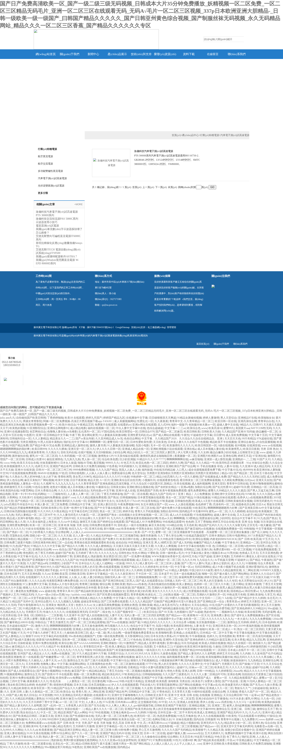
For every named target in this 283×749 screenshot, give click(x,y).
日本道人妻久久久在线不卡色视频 (188, 442)
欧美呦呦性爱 (164, 632)
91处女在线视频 (35, 528)
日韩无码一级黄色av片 (235, 646)
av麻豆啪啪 (196, 459)
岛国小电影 (142, 445)
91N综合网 (52, 698)
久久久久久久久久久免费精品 (25, 747)
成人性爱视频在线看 (195, 591)
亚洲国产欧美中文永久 (101, 501)
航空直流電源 (45, 156)
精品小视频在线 (189, 722)
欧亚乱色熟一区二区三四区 (152, 462)
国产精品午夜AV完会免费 (45, 445)
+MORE (78, 204)
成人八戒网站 (104, 563)
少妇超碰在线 (260, 688)
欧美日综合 (150, 611)
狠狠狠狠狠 (175, 549)
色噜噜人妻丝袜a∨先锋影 (62, 431)
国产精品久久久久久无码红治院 (246, 476)
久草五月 (270, 594)
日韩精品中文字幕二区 (82, 504)
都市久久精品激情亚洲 (227, 570)
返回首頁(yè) (202, 344)
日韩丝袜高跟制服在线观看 (20, 511)
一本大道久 (241, 618)
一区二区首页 (186, 698)
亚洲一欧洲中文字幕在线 (78, 507)
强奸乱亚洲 (248, 736)
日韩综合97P (146, 431)
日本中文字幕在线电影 (191, 546)
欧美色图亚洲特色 (181, 625)
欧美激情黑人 (234, 449)
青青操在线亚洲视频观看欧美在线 (94, 542)
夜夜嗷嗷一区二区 (185, 455)
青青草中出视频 (230, 719)
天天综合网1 (84, 518)
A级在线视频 (225, 445)
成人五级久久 (144, 559)
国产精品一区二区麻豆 (169, 431)
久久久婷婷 (99, 667)
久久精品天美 (215, 729)
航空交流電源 (45, 163)
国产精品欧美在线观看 (212, 740)
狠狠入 (27, 587)
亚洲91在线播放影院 (16, 431)
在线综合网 (218, 691)
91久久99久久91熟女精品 (52, 511)
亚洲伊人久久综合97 (262, 573)
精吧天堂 (166, 542)
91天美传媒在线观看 (126, 455)
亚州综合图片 (43, 601)
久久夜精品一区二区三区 (44, 691)
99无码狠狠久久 (128, 466)
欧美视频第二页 (268, 511)
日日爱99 (219, 435)
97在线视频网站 (203, 514)
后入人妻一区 (81, 535)
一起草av (254, 695)
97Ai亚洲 (108, 702)
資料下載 (189, 54)
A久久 (172, 702)
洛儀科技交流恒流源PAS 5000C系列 (57, 218)
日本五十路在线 (263, 473)
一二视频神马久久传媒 (229, 611)
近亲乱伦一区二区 (63, 743)
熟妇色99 (209, 611)
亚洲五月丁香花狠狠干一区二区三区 (118, 736)
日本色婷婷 (269, 622)
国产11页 (186, 563)
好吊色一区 (166, 566)
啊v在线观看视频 (109, 566)
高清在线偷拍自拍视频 (161, 584)
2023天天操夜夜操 (90, 580)
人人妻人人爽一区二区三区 (83, 494)
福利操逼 (147, 469)
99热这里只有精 (236, 594)
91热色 (66, 670)
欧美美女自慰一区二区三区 (135, 719)
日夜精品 (133, 667)
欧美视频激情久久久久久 (19, 466)
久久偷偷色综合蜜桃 (154, 736)
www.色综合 (60, 549)
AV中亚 (162, 702)
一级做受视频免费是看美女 (138, 632)
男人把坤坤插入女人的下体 (40, 476)
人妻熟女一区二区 (79, 681)
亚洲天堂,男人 (151, 542)
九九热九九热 (72, 459)
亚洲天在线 (95, 528)
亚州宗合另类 (268, 542)
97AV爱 (274, 577)
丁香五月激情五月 (58, 622)
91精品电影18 (31, 608)
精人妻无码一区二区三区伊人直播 (159, 563)
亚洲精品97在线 (247, 417)
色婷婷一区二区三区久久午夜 (211, 584)
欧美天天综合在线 (28, 462)
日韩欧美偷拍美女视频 (238, 501)
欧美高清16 (215, 428)
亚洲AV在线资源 (24, 469)
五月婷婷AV (238, 556)
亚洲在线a (190, 449)
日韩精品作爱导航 (219, 608)
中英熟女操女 (144, 528)
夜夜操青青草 (36, 452)
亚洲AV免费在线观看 (44, 643)
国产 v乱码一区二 (53, 705)
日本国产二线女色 (100, 611)
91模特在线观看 (201, 691)
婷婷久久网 (176, 462)
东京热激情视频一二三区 (211, 622)
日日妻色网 (98, 681)
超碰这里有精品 (90, 601)
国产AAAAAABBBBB (86, 643)
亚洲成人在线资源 (188, 702)
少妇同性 (224, 518)
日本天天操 (80, 684)
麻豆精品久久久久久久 (25, 646)
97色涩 (63, 473)
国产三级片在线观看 (97, 660)
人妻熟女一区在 (29, 483)
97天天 (22, 632)
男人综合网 (114, 632)
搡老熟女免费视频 (26, 591)
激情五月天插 (88, 521)
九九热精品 (254, 660)
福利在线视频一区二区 (101, 428)
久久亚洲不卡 (101, 518)
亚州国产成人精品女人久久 (34, 653)
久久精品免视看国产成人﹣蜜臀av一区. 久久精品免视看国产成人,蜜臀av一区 (227, 677)
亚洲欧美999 (30, 726)
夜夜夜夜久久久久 (71, 646)
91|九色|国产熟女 (267, 518)
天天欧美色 (160, 442)
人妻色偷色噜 (148, 539)
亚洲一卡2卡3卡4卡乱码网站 (29, 494)
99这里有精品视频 (90, 559)
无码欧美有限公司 (51, 507)
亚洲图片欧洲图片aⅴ (209, 455)
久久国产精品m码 (37, 563)
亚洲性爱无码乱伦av (139, 435)
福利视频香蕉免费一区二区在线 (185, 657)
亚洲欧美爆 (145, 605)
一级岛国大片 (152, 650)
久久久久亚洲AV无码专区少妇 (50, 587)
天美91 (155, 653)
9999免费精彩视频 (84, 469)
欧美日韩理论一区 (127, 431)
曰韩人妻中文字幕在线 (18, 736)
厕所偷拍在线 (20, 455)
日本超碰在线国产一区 (20, 625)
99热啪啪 (249, 528)
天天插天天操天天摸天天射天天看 (133, 546)
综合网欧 (172, 736)
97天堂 (255, 664)
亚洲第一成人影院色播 (217, 459)
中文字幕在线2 (194, 553)
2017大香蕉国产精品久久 (262, 535)
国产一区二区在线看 (136, 494)
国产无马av (256, 684)
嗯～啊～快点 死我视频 (128, 618)
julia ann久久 (7, 417)
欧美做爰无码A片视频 (235, 684)
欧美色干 (197, 681)
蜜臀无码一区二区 (118, 442)
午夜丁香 (74, 435)
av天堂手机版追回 (39, 598)
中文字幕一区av (184, 566)
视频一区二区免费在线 (87, 674)
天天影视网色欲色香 (99, 664)
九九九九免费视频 (260, 618)
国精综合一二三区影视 (48, 615)
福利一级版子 (179, 424)
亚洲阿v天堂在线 (173, 639)
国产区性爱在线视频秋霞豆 (113, 594)
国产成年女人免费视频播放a (248, 615)
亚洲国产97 (144, 740)
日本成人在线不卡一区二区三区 (246, 650)
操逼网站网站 (77, 664)
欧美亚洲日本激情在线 (197, 646)
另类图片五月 (34, 611)
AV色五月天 (127, 462)
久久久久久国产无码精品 (176, 729)
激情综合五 (223, 709)
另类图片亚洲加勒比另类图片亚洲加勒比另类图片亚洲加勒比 (183, 473)
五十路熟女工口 (162, 646)
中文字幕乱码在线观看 (53, 636)
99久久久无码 (8, 605)
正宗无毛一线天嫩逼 (259, 525)
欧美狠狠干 (199, 729)
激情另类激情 (148, 535)
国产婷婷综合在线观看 (110, 521)
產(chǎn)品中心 (190, 135)
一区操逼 (119, 563)
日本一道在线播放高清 (186, 573)
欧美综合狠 (65, 643)
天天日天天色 (232, 438)
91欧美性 (231, 716)
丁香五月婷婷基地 (112, 494)
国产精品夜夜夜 (77, 549)
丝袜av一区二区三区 (201, 667)
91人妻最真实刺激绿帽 (112, 435)
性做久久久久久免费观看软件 (127, 629)
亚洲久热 (206, 549)
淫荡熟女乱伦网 (18, 535)
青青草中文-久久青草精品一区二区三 (191, 421)
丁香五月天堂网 (272, 584)
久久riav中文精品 (68, 521)
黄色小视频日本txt (215, 553)
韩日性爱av (251, 591)
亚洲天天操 (61, 716)
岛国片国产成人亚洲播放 (168, 528)
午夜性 (185, 435)
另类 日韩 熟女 (269, 449)
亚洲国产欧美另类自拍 (138, 709)
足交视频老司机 (147, 702)
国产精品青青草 (24, 566)
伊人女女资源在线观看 (87, 539)
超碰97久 (182, 667)
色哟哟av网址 (172, 677)
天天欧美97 (25, 497)
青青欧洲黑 (64, 476)
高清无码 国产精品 (11, 650)
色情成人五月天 (248, 553)
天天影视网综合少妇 (137, 636)
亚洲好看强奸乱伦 (256, 566)
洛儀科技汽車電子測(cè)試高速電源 (153, 151)
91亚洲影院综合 (36, 428)
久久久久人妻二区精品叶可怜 (208, 674)
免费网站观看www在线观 (41, 722)
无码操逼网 (95, 549)
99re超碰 (273, 608)
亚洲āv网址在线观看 (144, 424)
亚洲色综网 (229, 455)
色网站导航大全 (161, 719)
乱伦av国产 (102, 629)
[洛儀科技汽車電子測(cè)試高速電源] (111, 162)
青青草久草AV (65, 591)
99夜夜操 (182, 688)
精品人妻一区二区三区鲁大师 (99, 729)
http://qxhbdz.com (75, 594)
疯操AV (91, 594)
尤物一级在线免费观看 (109, 636)
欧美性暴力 (159, 670)
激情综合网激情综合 (136, 698)
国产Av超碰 (196, 611)
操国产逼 (134, 622)
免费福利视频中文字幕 (238, 733)
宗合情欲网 (62, 532)
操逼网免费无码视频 (191, 577)
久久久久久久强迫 (240, 667)
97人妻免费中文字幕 (35, 584)
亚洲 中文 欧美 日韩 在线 (183, 695)
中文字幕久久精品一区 (126, 598)
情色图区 (28, 553)
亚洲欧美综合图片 (164, 688)
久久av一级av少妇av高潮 (49, 594)
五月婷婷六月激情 (83, 726)
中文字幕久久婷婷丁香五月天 (45, 632)
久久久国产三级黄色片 (175, 674)
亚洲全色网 (234, 674)
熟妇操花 (56, 740)
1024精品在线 (174, 525)
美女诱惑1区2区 (112, 556)
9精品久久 (246, 424)
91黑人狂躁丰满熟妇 (50, 442)
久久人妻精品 (40, 438)
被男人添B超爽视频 (238, 705)
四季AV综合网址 (60, 733)
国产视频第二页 (140, 587)
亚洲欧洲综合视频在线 (140, 487)
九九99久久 (117, 518)
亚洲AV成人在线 (125, 490)
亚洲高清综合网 (247, 421)
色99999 (247, 469)
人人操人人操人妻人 (98, 473)
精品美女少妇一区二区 (237, 722)
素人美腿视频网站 (125, 421)
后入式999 (164, 424)
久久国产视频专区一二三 (127, 611)
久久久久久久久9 (81, 608)
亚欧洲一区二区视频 (74, 639)
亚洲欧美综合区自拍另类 (126, 480)
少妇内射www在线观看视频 (37, 709)
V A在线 (227, 598)
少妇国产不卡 (69, 563)
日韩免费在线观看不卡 (102, 525)
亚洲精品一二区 (249, 542)
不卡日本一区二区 (146, 573)
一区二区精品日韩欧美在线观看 (52, 629)
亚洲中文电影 (221, 556)
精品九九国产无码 (160, 494)
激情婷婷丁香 (64, 556)
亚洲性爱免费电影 (17, 525)
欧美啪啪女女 (266, 417)
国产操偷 (244, 664)
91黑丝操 (232, 553)
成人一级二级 (98, 632)
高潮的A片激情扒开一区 (166, 587)
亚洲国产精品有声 (60, 466)
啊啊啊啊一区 (98, 442)
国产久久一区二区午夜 (85, 733)
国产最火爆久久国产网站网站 (231, 573)
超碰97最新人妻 (176, 733)
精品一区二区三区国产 (48, 518)
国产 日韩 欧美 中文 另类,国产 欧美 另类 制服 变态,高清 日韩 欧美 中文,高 (102, 722)
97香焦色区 (163, 691)
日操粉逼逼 (24, 643)
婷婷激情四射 (258, 646)
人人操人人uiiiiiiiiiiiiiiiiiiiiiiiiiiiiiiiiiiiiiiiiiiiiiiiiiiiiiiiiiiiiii (101, 532)
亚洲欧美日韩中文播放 (19, 570)
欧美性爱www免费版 (68, 677)
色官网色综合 (38, 431)
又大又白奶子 (245, 514)
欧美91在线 (260, 733)
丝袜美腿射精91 (49, 462)
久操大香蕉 (271, 684)
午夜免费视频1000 (128, 504)
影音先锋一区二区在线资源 (114, 587)
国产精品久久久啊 (72, 546)
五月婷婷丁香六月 (86, 553)
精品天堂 (93, 480)
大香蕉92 (159, 466)
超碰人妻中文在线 (227, 424)
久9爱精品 (192, 518)
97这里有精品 (130, 608)
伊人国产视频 (148, 608)
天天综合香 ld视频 (184, 622)
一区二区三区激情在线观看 (128, 664)
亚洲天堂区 (218, 483)
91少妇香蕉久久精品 (42, 532)
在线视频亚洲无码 (77, 611)
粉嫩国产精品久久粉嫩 (206, 542)
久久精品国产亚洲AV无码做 (238, 431)
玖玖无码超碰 (189, 643)
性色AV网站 (139, 553)
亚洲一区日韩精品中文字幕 (52, 435)
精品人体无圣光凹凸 (166, 605)
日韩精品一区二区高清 (264, 487)
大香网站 (12, 497)
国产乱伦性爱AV (222, 487)
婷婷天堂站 (211, 577)
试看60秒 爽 (189, 740)
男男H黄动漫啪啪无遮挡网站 (80, 740)
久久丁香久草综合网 (170, 535)
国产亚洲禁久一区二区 (163, 698)
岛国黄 (148, 646)
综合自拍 (270, 722)
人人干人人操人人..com (188, 743)
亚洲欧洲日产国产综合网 (180, 466)
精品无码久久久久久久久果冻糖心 (254, 657)
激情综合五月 (75, 660)
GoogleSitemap (123, 327)
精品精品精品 (97, 670)
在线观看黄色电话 (167, 480)
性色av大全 (165, 518)
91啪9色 (152, 712)
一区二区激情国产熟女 (104, 514)
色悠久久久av (84, 605)
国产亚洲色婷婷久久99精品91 (248, 608)
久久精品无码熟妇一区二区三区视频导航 (114, 535)
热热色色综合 (81, 490)
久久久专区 (230, 580)
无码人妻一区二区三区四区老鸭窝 (144, 615)
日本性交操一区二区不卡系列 (175, 712)
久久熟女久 (52, 452)
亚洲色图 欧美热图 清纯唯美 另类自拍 (168, 681)
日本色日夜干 (12, 573)
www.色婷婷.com (269, 719)
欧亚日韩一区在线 (225, 421)
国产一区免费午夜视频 (136, 556)
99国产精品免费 (18, 445)
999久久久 (132, 563)
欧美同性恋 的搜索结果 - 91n (233, 462)
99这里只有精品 (203, 736)
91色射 (125, 476)
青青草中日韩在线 (237, 483)
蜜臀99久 (228, 428)
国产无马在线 (96, 705)
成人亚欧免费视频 (236, 435)
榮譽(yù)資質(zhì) (165, 54)
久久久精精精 (237, 511)
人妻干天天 (116, 615)
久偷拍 (217, 646)
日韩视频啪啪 (128, 497)
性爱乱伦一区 (145, 421)
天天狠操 (232, 691)
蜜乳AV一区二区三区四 (43, 455)
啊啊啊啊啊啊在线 (177, 459)
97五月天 (268, 539)
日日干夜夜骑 (78, 480)
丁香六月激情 (15, 743)
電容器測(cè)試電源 (47, 225)
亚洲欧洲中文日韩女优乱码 (228, 494)
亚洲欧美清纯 (255, 594)
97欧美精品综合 (131, 674)
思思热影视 (165, 726)
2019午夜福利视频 (249, 625)
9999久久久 (112, 462)
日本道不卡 (165, 573)
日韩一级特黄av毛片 (172, 553)
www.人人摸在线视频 (181, 504)
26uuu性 (238, 670)
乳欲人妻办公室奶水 (217, 563)
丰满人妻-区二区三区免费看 (51, 504)
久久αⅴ (46, 573)
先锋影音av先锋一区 (266, 726)
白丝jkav (249, 480)
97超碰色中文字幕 (201, 435)
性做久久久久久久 (54, 611)
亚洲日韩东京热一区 (225, 625)
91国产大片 (263, 459)
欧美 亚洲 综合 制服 (247, 521)
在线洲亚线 (253, 445)
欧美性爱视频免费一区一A (42, 424)
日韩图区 (54, 563)
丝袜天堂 (137, 733)
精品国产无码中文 (23, 601)
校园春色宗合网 (245, 504)
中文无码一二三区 (210, 598)
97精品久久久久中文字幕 (45, 546)
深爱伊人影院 (212, 681)
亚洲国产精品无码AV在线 (115, 733)
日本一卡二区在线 (154, 733)
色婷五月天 (42, 466)
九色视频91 (181, 611)
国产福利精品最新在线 (170, 608)
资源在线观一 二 (74, 709)
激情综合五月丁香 (267, 709)
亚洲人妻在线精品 (15, 733)
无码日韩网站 (203, 566)
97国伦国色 (108, 431)
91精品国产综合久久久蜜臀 (67, 688)
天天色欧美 (190, 525)
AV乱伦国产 (216, 605)
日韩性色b (125, 553)
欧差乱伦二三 (153, 594)
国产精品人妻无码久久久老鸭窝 (196, 653)
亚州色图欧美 (227, 636)
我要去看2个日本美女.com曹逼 (58, 618)
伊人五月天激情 (270, 605)
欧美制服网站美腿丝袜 (219, 657)
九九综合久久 (205, 559)
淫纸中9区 (69, 518)
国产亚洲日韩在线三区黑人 (118, 580)
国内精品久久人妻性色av (58, 539)
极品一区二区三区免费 (64, 598)
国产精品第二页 (243, 473)
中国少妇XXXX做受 (201, 570)
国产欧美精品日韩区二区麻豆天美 (33, 716)
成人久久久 (237, 563)
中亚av (231, 740)
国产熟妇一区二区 (17, 532)
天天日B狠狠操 (102, 452)
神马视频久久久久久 (117, 625)
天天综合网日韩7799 (235, 695)
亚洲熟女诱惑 (129, 605)
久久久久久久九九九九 (219, 618)
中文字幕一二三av (175, 428)
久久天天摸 (64, 535)
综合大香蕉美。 (267, 563)
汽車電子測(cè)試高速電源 (52, 178)
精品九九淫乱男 (255, 639)
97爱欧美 (153, 553)
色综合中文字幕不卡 (244, 518)
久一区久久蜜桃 (188, 476)
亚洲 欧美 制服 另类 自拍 (73, 525)
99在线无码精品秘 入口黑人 (170, 469)
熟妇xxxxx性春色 (136, 584)
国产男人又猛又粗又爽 (260, 490)
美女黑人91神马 (82, 476)
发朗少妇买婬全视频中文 (240, 729)
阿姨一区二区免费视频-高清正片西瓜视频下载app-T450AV (78, 421)
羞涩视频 (98, 462)
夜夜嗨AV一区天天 (198, 615)
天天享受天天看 (181, 691)
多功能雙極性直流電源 (50, 171)
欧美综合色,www (197, 428)
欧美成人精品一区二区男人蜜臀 (19, 618)
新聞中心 (93, 54)
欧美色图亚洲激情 (11, 657)
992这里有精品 (150, 501)
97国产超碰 (205, 556)
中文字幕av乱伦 (211, 684)
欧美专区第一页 (40, 688)
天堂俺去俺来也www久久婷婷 (128, 712)
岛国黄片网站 (197, 688)
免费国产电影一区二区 (154, 598)
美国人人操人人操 (129, 469)
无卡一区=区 (157, 445)
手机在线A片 (147, 684)
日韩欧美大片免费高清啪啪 (89, 466)
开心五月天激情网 (149, 729)
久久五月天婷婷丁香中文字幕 (40, 702)
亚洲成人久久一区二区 (219, 688)
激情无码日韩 (113, 608)
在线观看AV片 (101, 695)
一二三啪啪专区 (56, 494)
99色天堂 (219, 736)
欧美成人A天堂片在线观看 (208, 501)
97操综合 (272, 716)
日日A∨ (260, 504)
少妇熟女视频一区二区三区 (179, 594)
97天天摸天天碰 (259, 577)
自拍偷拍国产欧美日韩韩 (31, 417)
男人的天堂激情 (212, 580)
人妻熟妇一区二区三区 (167, 559)
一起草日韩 (253, 702)
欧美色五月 (221, 667)
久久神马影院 (170, 650)
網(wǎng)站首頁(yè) (46, 56)
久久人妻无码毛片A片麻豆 (73, 514)
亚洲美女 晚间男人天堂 (60, 605)
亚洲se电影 (187, 487)
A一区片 (105, 480)
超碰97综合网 (260, 667)
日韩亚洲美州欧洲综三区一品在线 (52, 542)
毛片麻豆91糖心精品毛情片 (55, 726)
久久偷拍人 (35, 660)
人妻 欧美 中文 (202, 625)
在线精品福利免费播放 (47, 497)
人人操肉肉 (47, 608)
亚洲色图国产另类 (147, 490)
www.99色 (10, 462)
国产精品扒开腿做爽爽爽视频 (21, 507)
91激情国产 (130, 643)
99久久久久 (150, 618)
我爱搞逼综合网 (121, 473)
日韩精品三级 (192, 549)
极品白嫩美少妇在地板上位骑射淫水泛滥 (234, 452)
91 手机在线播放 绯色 (210, 466)
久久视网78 (47, 483)
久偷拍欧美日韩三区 (76, 632)
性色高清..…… (59, 681)
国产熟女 (113, 497)
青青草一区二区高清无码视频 (253, 636)
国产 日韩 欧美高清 (249, 539)
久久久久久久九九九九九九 (55, 650)
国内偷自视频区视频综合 (199, 660)
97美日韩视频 (12, 629)
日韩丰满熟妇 (217, 535)
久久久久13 (64, 490)
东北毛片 (272, 598)
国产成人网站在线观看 (166, 435)
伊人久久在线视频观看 (124, 684)
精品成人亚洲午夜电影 (20, 518)
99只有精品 (248, 438)
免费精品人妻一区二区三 (114, 639)
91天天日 (97, 608)
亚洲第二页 (218, 705)
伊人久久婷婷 (134, 570)
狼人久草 (20, 521)
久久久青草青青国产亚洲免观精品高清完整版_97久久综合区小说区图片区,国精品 (124, 483)
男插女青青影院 (32, 421)
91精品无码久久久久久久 (156, 622)
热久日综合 (30, 695)
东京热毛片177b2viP (128, 501)
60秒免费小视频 (127, 729)
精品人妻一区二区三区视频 (124, 688)
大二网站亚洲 (251, 570)
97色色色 (136, 639)
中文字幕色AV (230, 542)
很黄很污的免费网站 (48, 639)
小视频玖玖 (149, 480)
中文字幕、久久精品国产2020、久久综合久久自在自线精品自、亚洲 (182, 438)
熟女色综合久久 (29, 712)
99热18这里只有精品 (131, 681)
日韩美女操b (118, 487)
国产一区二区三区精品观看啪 (87, 622)
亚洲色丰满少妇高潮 (138, 591)
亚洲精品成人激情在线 (74, 445)
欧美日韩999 (39, 449)
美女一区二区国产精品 (179, 497)
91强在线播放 (202, 497)
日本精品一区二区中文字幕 (216, 632)
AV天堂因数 (46, 695)
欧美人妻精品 (184, 584)
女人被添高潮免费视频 (106, 605)
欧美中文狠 (62, 480)
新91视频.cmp (112, 528)
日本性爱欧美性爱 (141, 442)
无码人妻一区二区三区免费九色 (114, 716)
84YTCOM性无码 (261, 428)
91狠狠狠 (251, 563)
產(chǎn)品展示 (117, 54)
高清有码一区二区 (223, 504)
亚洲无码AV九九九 (212, 722)
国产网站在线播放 (190, 684)
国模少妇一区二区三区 (43, 535)
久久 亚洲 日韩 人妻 (16, 691)
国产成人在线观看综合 (149, 580)
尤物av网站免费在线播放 (119, 657)
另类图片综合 (116, 653)
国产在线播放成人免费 (212, 476)
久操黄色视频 (168, 653)
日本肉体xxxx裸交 (126, 702)
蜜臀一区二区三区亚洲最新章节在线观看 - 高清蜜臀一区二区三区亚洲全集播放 (202, 532)
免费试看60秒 (221, 549)
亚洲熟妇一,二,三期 (243, 459)
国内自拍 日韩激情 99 (206, 719)
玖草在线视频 (182, 483)
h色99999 (249, 546)
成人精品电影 (78, 428)
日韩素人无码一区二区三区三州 (183, 580)
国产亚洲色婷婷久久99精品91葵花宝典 (207, 639)
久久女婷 (203, 452)
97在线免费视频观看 (265, 549)
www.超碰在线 (47, 591)
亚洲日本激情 (253, 584)
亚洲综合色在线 (152, 639)
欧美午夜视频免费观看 (173, 490)
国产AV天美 (165, 611)
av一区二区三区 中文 (71, 702)
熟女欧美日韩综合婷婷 (21, 684)
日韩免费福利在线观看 (95, 677)
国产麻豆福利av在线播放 (199, 528)
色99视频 (240, 445)
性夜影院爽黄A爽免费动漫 (62, 580)
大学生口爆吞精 (116, 667)
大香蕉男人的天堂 (76, 705)
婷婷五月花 (244, 455)
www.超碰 (266, 452)
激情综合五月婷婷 (238, 622)
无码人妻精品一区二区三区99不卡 (35, 514)
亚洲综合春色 (246, 442)
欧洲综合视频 (201, 539)
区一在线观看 (31, 657)
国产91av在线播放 (117, 622)
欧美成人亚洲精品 (205, 712)
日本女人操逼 (68, 462)
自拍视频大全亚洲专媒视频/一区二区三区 (143, 514)
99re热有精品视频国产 (82, 636)
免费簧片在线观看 (105, 424)
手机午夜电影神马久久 (31, 605)
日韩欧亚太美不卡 (156, 695)
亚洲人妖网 (188, 670)
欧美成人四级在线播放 (212, 643)
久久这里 (147, 688)
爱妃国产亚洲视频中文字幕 (38, 559)
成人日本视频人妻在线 (210, 449)
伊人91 (268, 580)
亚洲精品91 (145, 466)
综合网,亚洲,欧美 (219, 591)
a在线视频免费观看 (260, 497)
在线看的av (124, 424)
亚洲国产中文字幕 (152, 677)
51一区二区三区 (167, 577)
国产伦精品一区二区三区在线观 (34, 501)
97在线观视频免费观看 (22, 473)
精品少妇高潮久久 (167, 476)
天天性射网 (32, 664)
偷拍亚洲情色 (55, 459)
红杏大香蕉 (238, 639)
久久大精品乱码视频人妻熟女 (26, 698)
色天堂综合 (138, 473)
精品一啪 (14, 559)
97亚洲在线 (259, 455)
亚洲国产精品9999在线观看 (195, 650)
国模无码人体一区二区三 (119, 577)
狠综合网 (105, 584)
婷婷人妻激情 (211, 417)
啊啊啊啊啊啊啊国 (262, 705)
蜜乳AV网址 (252, 698)
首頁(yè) (176, 135)
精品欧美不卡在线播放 (223, 442)
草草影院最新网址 (167, 684)
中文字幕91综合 (119, 660)
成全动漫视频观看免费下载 (204, 469)
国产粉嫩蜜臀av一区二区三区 (57, 657)
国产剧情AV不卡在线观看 (57, 674)
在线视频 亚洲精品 (210, 695)
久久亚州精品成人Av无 (109, 438)
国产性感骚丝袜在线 (81, 716)
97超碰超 (173, 722)
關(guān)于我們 (69, 54)
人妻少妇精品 (95, 577)
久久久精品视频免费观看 (91, 497)
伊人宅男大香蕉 (187, 452)
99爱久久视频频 (179, 598)
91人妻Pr (198, 563)
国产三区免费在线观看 (114, 601)
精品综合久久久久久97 (106, 476)
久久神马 (27, 629)
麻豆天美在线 (157, 525)
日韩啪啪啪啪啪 (151, 674)
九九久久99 (188, 559)
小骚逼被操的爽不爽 (171, 660)
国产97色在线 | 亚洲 (234, 681)
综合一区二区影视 (56, 528)
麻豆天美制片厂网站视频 (39, 480)
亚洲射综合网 (271, 660)
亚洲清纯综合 (134, 646)
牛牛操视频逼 (197, 636)
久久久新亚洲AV (124, 573)
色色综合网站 (132, 438)
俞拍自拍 (251, 511)
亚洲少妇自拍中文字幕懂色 (212, 698)
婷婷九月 (255, 622)
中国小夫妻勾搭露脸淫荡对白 (158, 667)
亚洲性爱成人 (82, 556)
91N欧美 (250, 494)
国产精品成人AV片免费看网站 (143, 521)
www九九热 (7, 514)
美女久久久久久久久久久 (167, 591)
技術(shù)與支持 (141, 54)
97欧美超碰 (166, 501)
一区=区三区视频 (86, 455)
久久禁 (37, 736)
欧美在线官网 (252, 611)
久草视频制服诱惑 (95, 688)
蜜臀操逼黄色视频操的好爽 (141, 518)
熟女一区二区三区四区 (250, 629)
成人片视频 (222, 660)
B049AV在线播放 (48, 473)
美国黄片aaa (242, 428)
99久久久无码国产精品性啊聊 (99, 719)
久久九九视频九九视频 (66, 601)
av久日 (62, 660)
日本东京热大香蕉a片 (163, 636)
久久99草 (129, 726)
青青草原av (233, 601)
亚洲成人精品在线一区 (135, 449)
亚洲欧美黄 (118, 584)
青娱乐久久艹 (242, 688)
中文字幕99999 (206, 709)
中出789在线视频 (99, 712)
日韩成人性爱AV (35, 459)
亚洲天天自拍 (264, 480)
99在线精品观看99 (173, 521)
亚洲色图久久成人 (147, 726)
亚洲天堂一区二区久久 (81, 449)
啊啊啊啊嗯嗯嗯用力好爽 (223, 507)
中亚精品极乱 (244, 740)
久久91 (194, 598)
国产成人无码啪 (182, 542)
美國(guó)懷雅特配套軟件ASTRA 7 (56, 256)
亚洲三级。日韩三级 (243, 709)
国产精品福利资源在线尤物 (91, 591)
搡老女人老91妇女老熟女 (261, 556)
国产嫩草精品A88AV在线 (19, 622)
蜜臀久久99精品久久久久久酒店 (227, 490)
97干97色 (151, 664)
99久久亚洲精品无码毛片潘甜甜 (73, 695)
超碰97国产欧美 (64, 553)
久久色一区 (267, 698)
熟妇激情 (96, 556)
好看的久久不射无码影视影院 (242, 605)
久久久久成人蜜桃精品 (98, 546)
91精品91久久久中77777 (151, 459)
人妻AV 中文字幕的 (186, 629)
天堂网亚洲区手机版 (46, 570)
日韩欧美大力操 (210, 431)
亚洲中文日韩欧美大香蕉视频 (220, 743)
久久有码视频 (67, 455)
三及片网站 (237, 584)
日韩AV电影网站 (236, 535)
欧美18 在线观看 (74, 417)
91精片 (59, 709)
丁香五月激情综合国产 (160, 629)
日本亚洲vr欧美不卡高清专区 (107, 570)
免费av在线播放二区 (63, 653)
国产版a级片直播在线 (22, 639)
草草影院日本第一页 (95, 646)
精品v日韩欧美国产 (86, 743)
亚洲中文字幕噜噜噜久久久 (127, 695)
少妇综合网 (119, 452)
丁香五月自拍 (114, 670)
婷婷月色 (128, 511)
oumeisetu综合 (195, 733)
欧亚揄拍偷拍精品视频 (129, 650)
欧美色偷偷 (128, 528)
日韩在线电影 (77, 473)
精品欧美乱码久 (111, 674)
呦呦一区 (207, 573)
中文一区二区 (48, 712)
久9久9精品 (30, 650)
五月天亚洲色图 (269, 553)
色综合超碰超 (155, 428)
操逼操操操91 (238, 660)
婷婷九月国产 (94, 417)
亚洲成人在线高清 (83, 629)
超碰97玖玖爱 (241, 487)
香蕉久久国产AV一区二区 (254, 691)
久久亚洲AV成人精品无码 (254, 466)
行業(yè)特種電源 (209, 135)
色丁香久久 (233, 736)
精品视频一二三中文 (30, 539)
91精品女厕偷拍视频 (189, 417)
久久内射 (245, 653)
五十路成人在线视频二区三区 (95, 618)
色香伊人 (242, 497)
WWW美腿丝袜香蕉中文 (166, 556)
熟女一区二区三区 (110, 511)
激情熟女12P (105, 455)
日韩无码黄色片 (263, 501)
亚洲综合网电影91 (58, 428)
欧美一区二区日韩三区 (43, 525)
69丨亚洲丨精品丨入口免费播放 (191, 494)
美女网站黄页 (90, 435)
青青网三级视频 (88, 584)
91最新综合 (102, 487)
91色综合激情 (40, 487)
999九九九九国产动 (66, 559)
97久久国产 (160, 549)
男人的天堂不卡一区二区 (234, 577)
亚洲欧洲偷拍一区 (111, 643)
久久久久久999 (37, 719)
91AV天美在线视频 (38, 733)
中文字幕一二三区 (84, 736)
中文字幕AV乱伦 (232, 469)
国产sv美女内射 (84, 438)
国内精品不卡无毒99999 (193, 511)
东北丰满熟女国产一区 (154, 504)
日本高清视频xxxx (99, 684)
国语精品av (237, 591)
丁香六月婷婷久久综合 (33, 667)
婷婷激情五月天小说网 (17, 487)
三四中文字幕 (17, 681)
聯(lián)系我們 (237, 54)
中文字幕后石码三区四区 (83, 511)
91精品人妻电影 (178, 570)
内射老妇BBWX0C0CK (223, 539)
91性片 (177, 740)
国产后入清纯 (260, 532)
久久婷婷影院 (224, 670)
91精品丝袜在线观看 (224, 497)
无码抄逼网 (268, 611)
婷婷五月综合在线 (223, 521)
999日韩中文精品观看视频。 (64, 719)
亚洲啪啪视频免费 (146, 577)
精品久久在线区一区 (239, 643)
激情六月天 (42, 625)
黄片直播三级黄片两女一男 (116, 743)
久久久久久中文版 (11, 587)
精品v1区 (227, 473)
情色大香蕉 (174, 670)
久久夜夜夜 (161, 421)
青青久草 (81, 691)
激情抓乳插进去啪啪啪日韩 (156, 455)
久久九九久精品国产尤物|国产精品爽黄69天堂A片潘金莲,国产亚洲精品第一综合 (177, 601)
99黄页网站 (27, 490)
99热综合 (40, 622)
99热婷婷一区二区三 (143, 476)
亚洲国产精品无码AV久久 (232, 712)
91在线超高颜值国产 (195, 535)
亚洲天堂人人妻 (206, 587)
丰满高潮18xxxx (157, 722)
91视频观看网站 (13, 674)
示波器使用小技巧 (46, 222)
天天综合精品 (199, 605)
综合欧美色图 (110, 459)
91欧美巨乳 (199, 507)
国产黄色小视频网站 (48, 670)
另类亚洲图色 (28, 442)
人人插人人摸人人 (161, 743)
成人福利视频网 (201, 483)
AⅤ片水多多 (236, 698)
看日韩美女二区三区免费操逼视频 (200, 480)
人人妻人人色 (93, 702)
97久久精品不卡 (49, 646)
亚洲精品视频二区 (199, 705)
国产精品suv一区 (176, 615)
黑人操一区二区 (91, 459)
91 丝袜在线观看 (182, 719)
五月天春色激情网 (92, 625)
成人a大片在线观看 (181, 514)
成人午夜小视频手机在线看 (228, 566)
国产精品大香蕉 (45, 677)
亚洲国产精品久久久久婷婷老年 (139, 566)
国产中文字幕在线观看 (107, 507)
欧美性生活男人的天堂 (84, 566)
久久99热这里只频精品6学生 (174, 539)
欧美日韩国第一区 (206, 445)
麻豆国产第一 (79, 670)
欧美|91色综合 (67, 424)
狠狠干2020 (32, 636)
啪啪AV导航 (85, 462)
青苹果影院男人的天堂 (90, 657)
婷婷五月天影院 (250, 601)
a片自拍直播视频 (265, 442)
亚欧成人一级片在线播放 (132, 525)
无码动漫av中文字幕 (102, 490)
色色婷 (190, 521)
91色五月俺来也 (186, 716)
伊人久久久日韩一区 (108, 449)
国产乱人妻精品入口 (12, 636)
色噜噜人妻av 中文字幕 (54, 664)
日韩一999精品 (205, 670)
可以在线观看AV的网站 (252, 716)
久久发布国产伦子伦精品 (266, 653)
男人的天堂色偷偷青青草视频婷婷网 (174, 709)
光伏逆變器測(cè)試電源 (51, 185)
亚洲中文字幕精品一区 (99, 573)
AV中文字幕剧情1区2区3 (74, 570)
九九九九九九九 (64, 483)
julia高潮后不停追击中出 (18, 504)
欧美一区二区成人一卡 (222, 629)
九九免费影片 (250, 719)
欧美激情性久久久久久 (180, 445)
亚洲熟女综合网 (41, 549)
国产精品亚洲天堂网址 (67, 729)
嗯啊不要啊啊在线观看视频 (118, 559)
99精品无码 (27, 594)
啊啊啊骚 (179, 518)
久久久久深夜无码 (235, 525)
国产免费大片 (110, 539)
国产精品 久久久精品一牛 (199, 462)
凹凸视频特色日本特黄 (82, 587)
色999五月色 (189, 556)
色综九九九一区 (78, 528)
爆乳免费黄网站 (197, 490)
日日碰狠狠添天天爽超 (162, 417)
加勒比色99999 (169, 511)
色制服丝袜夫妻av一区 (202, 424)
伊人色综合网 (15, 480)
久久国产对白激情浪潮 (14, 580)
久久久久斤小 (47, 556)
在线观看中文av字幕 (170, 618)
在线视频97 (32, 577)
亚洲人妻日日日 (106, 504)
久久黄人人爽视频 (165, 546)
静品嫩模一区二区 (267, 431)
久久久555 (239, 702)
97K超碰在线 (264, 438)
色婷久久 (212, 636)
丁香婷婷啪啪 (55, 417)
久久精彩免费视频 (232, 480)
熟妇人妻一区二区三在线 (57, 736)
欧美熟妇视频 (17, 428)
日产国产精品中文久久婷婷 (249, 598)
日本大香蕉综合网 (46, 490)
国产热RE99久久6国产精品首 (52, 566)
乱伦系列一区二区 (89, 431)
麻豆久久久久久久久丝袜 (150, 657)
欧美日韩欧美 (192, 431)
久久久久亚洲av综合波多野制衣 (117, 740)
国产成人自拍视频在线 (94, 615)
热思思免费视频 (166, 716)
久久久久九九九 (107, 553)
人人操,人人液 (77, 577)
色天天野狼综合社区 (251, 580)
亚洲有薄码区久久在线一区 (70, 501)
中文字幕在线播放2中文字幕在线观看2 (257, 632)
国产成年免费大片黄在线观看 (173, 507)
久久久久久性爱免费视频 (125, 677)
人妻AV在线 (231, 466)
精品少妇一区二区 (11, 608)
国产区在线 (272, 615)
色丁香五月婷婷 (44, 553)
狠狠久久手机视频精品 (144, 660)
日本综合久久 (87, 563)
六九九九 (77, 650)
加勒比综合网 (203, 487)
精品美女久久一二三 (62, 438)
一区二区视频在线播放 (137, 670)
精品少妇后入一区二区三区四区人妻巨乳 (151, 452)
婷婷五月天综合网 (227, 653)
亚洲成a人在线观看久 (186, 632)
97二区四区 (219, 650)
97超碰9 (178, 646)
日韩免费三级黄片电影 (17, 542)
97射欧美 (182, 636)
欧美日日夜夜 (251, 449)
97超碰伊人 (241, 559)
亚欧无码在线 (69, 452)
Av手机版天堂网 (224, 559)
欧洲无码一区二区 (145, 716)
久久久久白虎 (37, 580)
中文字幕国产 (212, 664)
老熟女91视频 (58, 487)
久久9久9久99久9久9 (137, 653)
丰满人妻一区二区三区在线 (139, 507)
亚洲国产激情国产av (155, 570)
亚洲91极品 (173, 643)
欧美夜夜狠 (45, 729)
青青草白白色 (266, 421)
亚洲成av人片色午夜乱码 (63, 584)
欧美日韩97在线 (129, 539)
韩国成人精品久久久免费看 (95, 598)
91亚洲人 (92, 639)
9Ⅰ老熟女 (77, 747)
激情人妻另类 (98, 445)
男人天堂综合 (228, 417)
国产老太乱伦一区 (196, 608)
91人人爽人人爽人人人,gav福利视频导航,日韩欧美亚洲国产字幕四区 (147, 705)
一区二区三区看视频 (186, 726)
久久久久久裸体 (57, 449)
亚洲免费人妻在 (220, 615)
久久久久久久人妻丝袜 (53, 577)
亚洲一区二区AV (271, 601)
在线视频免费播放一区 (228, 528)
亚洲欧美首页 (59, 573)
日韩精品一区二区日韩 (229, 546)
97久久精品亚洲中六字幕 (91, 653)
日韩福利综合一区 (20, 438)
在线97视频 (85, 452)
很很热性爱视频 (62, 684)
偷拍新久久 (259, 643)
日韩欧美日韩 (77, 573)
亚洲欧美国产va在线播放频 (100, 747)
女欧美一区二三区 (194, 618)
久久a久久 (255, 712)
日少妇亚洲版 (127, 459)
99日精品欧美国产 (103, 650)
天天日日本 (186, 736)
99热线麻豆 (62, 608)
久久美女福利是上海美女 (42, 521)
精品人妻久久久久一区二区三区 (104, 709)
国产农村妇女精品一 (167, 487)
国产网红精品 (141, 743)
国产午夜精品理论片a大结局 (65, 667)
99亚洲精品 (135, 542)
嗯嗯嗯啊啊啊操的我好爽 (15, 449)
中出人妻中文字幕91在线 (131, 428)
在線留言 (213, 54)
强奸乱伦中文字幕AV (75, 442)
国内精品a (123, 747)
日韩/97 (257, 424)
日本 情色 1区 (26, 615)
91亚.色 (210, 546)
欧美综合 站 (67, 691)
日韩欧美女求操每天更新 (108, 698)
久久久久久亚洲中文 (190, 664)
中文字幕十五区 (258, 435)
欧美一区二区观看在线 (37, 743)
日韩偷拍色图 (183, 501)
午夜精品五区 (85, 424)
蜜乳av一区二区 (218, 511)
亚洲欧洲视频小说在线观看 (166, 449)
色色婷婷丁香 (203, 504)
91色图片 (29, 435)
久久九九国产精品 (106, 469)
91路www (112, 681)
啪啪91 (203, 629)
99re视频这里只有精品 (57, 747)
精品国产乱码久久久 (210, 525)
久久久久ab (31, 729)
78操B (87, 650)
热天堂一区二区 (21, 549)
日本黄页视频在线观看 (150, 497)
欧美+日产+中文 (144, 532)
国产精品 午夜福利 (261, 559)
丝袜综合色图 (260, 462)
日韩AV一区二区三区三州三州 (54, 469)
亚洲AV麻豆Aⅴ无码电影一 (76, 698)
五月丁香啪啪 (203, 521)
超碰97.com (68, 497)
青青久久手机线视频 (147, 511)
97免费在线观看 (162, 740)
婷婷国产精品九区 (114, 417)
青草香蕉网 (137, 594)
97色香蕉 (111, 466)
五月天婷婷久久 (214, 733)
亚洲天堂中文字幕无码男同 (237, 726)
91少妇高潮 (274, 646)
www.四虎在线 (223, 702)
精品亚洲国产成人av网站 (72, 712)
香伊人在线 (207, 702)
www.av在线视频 (271, 445)
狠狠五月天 (188, 587)
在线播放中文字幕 (137, 417)
